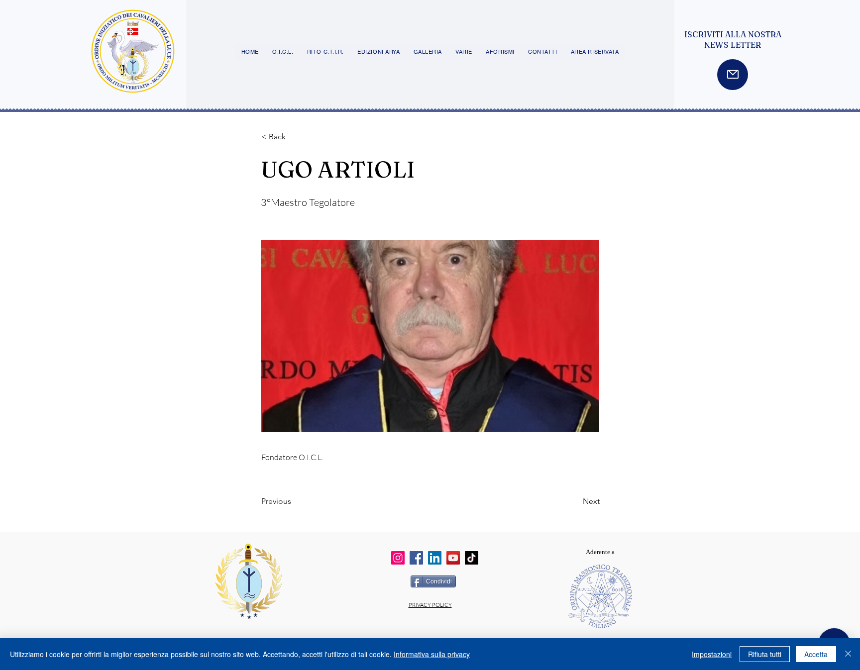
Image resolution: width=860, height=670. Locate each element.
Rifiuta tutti (764, 654)
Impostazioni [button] (712, 654)
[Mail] (732, 74)
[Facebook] (416, 558)
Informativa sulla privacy (432, 654)
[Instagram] (398, 558)
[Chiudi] (848, 654)
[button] (294, 137)
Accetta (816, 654)
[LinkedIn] (434, 558)
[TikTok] (471, 558)
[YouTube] (453, 558)
